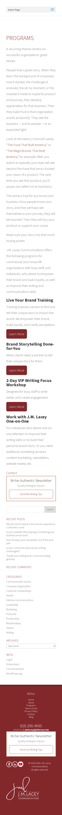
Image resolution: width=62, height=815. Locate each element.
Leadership (12, 604)
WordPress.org (14, 673)
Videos (10, 627)
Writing (10, 632)
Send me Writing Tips (31, 749)
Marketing (11, 609)
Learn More (16, 334)
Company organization (18, 586)
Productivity (12, 618)
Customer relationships (18, 590)
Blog (31, 716)
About (31, 702)
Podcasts (11, 614)
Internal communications (19, 600)
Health (9, 595)
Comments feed (15, 668)
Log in (9, 659)
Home (31, 699)
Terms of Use (31, 708)
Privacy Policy (31, 711)
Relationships (13, 623)
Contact (11, 473)
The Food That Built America (26, 145)
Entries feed (12, 664)
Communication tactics (18, 581)
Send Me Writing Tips (31, 494)
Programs (31, 705)
